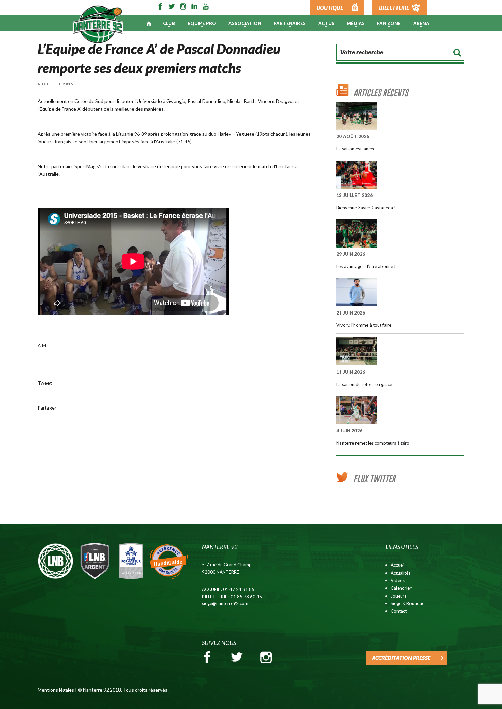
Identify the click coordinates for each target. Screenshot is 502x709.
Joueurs (398, 596)
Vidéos (398, 580)
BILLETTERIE (394, 7)
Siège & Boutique (407, 603)
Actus (326, 23)
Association (244, 23)
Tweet (45, 383)
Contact (399, 611)
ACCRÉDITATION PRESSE (401, 658)
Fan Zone (389, 23)
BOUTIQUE (330, 7)
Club (169, 23)
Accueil (398, 565)
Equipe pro (201, 23)
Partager (47, 408)
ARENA (421, 23)
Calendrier (401, 588)
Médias (356, 23)
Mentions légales (56, 690)
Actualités (400, 573)
